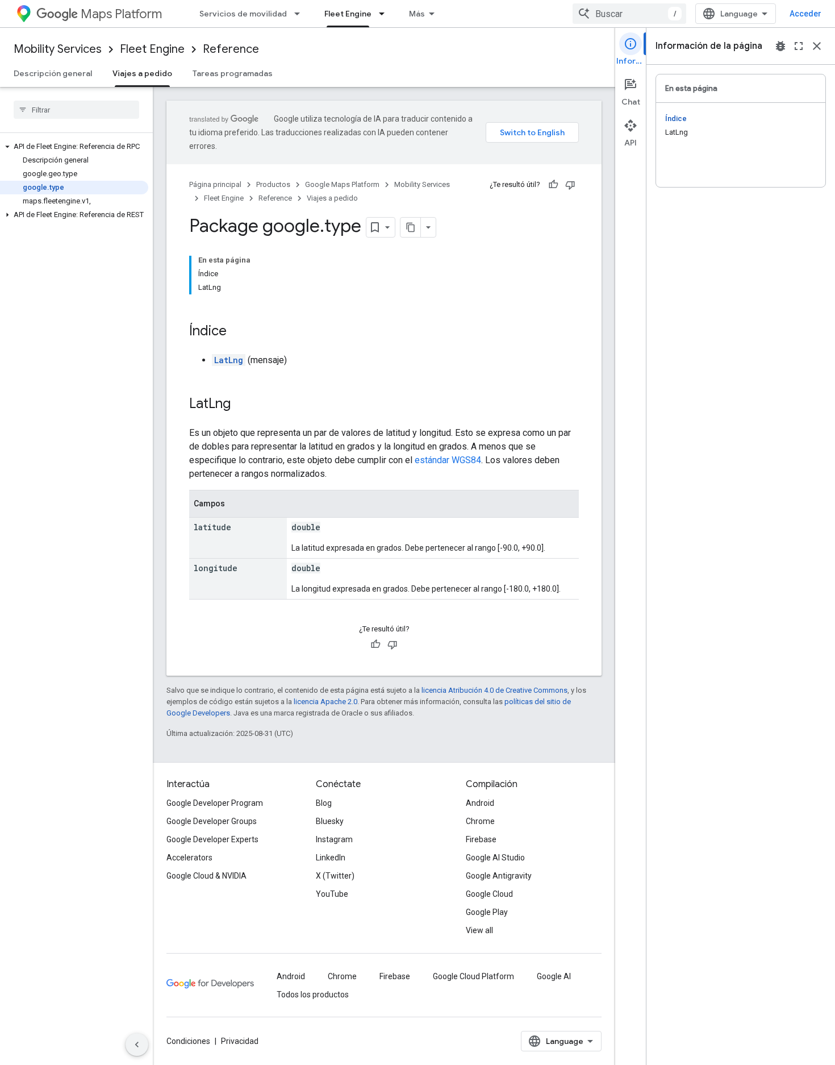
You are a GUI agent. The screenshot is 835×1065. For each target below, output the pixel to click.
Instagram (334, 839)
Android (480, 803)
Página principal (215, 184)
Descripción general (53, 73)
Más (417, 14)
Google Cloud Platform (473, 976)
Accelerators (189, 857)
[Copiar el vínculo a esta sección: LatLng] (242, 404)
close (817, 46)
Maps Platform (121, 14)
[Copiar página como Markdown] (410, 227)
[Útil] (553, 184)
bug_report (780, 46)
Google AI (554, 976)
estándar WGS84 (448, 460)
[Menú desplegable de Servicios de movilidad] (300, 13)
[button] (74, 146)
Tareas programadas (233, 73)
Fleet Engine (347, 14)
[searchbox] (76, 110)
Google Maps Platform (342, 184)
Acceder (805, 13)
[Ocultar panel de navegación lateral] (137, 1044)
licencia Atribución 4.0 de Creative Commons (494, 690)
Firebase (481, 839)
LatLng (228, 360)
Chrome (480, 821)
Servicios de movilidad (243, 14)
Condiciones (188, 1041)
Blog (324, 803)
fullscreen (798, 46)
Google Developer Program (214, 803)
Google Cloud (489, 893)
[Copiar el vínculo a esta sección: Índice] (238, 332)
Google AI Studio (495, 857)
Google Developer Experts (212, 839)
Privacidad (239, 1041)
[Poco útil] (570, 184)
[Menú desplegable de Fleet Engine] (385, 13)
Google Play (487, 912)
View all (479, 930)
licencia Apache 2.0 (325, 701)
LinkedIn (330, 857)
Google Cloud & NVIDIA (206, 875)
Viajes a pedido (142, 73)
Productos (273, 184)
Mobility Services (58, 49)
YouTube (332, 893)
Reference (231, 49)
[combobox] (629, 13)
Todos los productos (313, 994)
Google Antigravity (499, 875)
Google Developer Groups (211, 821)
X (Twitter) (335, 875)
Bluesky (330, 821)
